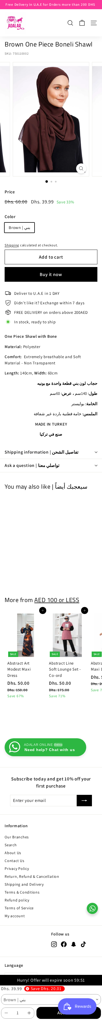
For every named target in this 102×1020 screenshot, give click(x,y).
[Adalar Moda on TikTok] (83, 944)
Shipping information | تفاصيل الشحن (41, 452)
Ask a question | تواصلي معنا (32, 465)
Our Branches (17, 837)
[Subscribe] (84, 800)
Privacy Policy (17, 868)
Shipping (12, 245)
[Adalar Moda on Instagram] (54, 944)
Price (10, 192)
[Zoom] (81, 168)
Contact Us (14, 860)
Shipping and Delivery (24, 884)
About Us (13, 852)
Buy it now (51, 274)
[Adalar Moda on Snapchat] (73, 944)
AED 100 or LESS (56, 599)
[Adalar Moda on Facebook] (64, 944)
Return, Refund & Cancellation (32, 876)
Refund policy (17, 900)
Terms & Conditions (22, 892)
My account (15, 915)
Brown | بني (19, 227)
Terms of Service (19, 908)
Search (11, 844)
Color (10, 216)
